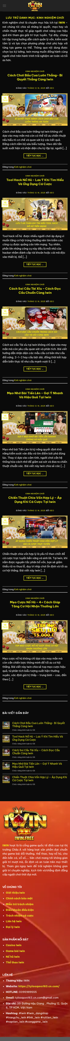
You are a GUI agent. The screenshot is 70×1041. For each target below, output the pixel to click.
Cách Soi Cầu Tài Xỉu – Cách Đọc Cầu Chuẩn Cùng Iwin (35, 291)
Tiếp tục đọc (35, 156)
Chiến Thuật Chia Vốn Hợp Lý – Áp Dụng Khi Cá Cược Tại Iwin (35, 500)
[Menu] (4, 6)
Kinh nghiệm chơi (35, 71)
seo (52, 88)
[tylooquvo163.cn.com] (35, 5)
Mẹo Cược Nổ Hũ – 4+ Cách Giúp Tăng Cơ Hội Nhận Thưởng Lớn (35, 604)
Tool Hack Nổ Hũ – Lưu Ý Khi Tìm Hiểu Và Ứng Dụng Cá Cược (35, 182)
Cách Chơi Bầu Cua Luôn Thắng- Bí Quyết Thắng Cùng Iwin (35, 77)
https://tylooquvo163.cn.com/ (39, 986)
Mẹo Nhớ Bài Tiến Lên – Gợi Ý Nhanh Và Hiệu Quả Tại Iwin (35, 395)
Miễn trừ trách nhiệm (19, 904)
